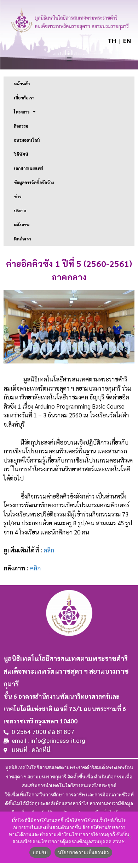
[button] (69, 59)
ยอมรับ (40, 852)
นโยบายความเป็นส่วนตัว (83, 852)
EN (127, 40)
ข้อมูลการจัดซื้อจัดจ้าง (34, 182)
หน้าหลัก (22, 83)
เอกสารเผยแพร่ (28, 168)
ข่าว (17, 196)
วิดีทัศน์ (21, 154)
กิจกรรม (21, 126)
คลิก (49, 550)
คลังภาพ (21, 224)
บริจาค (20, 210)
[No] (129, 837)
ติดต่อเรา (22, 238)
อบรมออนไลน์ (27, 140)
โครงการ (21, 112)
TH (112, 40)
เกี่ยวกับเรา (24, 97)
